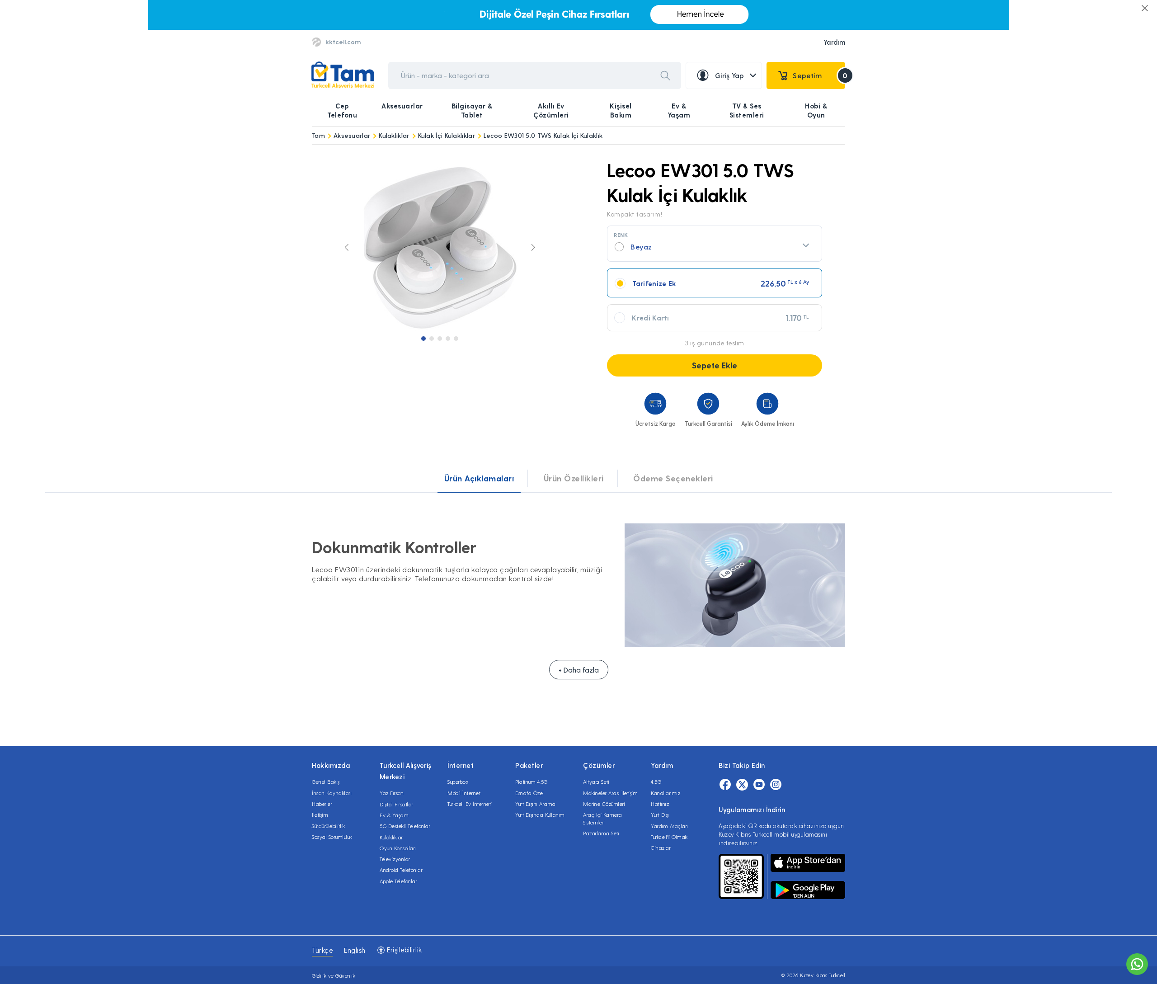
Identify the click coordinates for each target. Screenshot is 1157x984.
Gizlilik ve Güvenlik (333, 975)
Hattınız (660, 803)
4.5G (656, 781)
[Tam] (342, 75)
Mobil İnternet (463, 793)
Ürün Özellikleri (574, 478)
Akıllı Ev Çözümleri (551, 110)
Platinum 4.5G (531, 781)
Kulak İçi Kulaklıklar (446, 135)
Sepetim (819, 75)
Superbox (457, 781)
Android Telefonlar (401, 869)
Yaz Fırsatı (392, 793)
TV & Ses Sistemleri (746, 110)
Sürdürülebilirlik (328, 826)
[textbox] (714, 247)
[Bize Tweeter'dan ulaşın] (742, 784)
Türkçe (322, 950)
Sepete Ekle (714, 365)
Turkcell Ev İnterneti (469, 803)
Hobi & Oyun (816, 110)
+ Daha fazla (579, 669)
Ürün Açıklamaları (479, 478)
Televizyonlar (395, 859)
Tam (318, 135)
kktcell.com (343, 42)
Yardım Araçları (669, 826)
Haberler (322, 803)
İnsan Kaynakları (332, 793)
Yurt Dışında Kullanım (540, 814)
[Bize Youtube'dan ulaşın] (759, 784)
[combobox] (714, 244)
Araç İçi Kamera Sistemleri (602, 818)
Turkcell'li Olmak (669, 836)
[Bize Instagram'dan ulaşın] (775, 784)
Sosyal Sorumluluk (332, 836)
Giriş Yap (729, 75)
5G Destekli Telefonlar (405, 826)
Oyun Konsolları (398, 848)
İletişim (320, 814)
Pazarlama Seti (601, 833)
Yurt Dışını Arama (535, 803)
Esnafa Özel (529, 793)
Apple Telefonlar (398, 881)
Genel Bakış (326, 781)
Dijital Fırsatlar (397, 804)
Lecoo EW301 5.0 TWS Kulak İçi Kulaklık (543, 135)
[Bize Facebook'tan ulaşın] (725, 784)
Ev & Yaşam (679, 110)
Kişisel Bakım (621, 110)
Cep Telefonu (342, 110)
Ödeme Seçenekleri (673, 478)
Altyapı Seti (596, 781)
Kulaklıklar (394, 135)
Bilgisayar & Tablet (472, 110)
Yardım (834, 42)
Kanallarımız (665, 793)
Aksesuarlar (402, 106)
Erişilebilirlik (403, 950)
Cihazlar (661, 847)
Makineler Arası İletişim (610, 793)
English (355, 950)
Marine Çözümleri (604, 803)
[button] (423, 338)
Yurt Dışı (660, 814)
